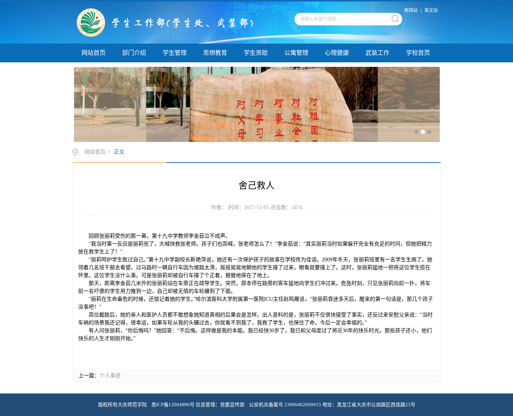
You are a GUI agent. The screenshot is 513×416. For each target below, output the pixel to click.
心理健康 (337, 53)
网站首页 (93, 53)
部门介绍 (134, 53)
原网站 (411, 10)
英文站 (431, 10)
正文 (119, 152)
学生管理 (175, 53)
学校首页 (418, 53)
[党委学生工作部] (169, 22)
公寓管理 (296, 53)
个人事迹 (110, 375)
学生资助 (256, 53)
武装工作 (377, 53)
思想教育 (215, 53)
